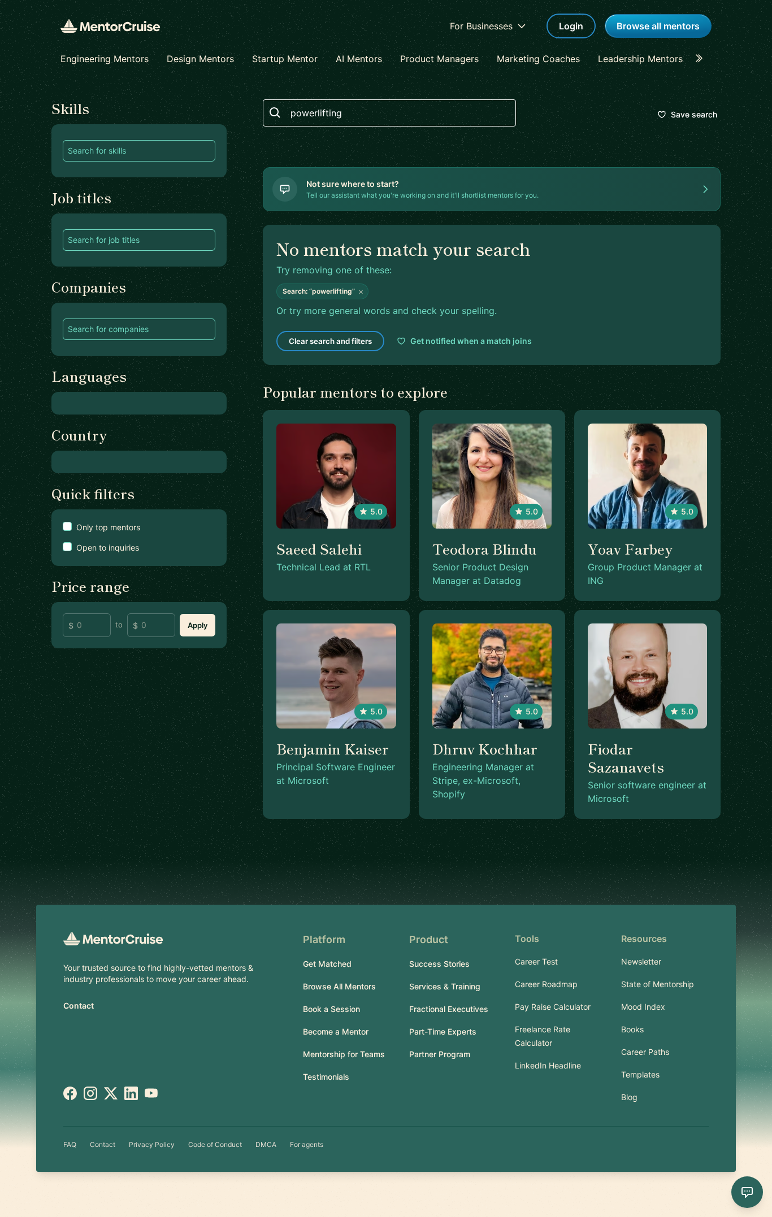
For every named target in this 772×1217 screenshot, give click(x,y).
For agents (306, 1144)
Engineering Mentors (104, 58)
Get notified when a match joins (471, 341)
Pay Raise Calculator (553, 1006)
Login (571, 26)
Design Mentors (200, 58)
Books (632, 1029)
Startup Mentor (285, 58)
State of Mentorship (657, 984)
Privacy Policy (152, 1144)
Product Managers (439, 58)
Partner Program (439, 1054)
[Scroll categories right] (702, 59)
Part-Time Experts (442, 1031)
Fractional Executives (448, 1009)
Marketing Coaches (538, 58)
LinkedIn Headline (548, 1065)
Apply (197, 625)
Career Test (536, 961)
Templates (640, 1074)
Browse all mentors (658, 26)
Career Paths (645, 1052)
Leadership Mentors (640, 58)
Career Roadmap (546, 984)
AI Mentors (359, 58)
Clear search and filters (330, 341)
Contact (78, 1005)
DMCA (265, 1144)
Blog (629, 1097)
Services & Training (444, 986)
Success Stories (439, 964)
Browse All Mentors (339, 986)
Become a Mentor (335, 1031)
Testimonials (326, 1076)
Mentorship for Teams (344, 1054)
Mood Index (643, 1006)
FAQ (69, 1144)
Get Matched (327, 964)
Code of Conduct (215, 1144)
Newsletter (641, 961)
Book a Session (331, 1009)
